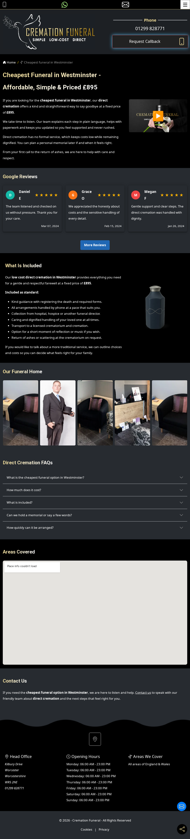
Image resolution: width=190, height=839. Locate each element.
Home (11, 62)
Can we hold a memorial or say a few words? (39, 515)
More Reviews (95, 245)
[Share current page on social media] (182, 829)
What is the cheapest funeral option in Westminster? (45, 477)
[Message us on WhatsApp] (64, 4)
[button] (95, 739)
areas (136, 764)
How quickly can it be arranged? (30, 527)
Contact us (143, 692)
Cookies (86, 829)
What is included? (19, 502)
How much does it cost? (24, 490)
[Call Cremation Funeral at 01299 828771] (3, 4)
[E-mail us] (125, 4)
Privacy (104, 829)
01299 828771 (150, 28)
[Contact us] (181, 806)
